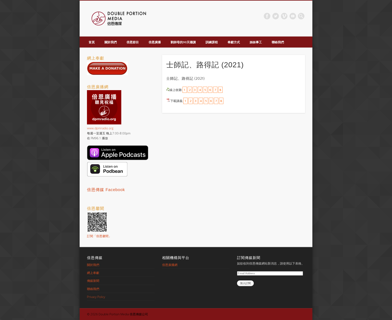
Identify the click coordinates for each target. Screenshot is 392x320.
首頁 (92, 42)
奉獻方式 (234, 42)
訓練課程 (212, 42)
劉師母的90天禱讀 (183, 42)
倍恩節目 (133, 42)
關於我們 (111, 42)
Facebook (267, 16)
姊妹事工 (256, 42)
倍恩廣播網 (169, 265)
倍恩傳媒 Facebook (106, 189)
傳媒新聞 (93, 281)
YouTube (293, 16)
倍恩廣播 (155, 42)
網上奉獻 (93, 273)
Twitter (275, 16)
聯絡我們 (278, 42)
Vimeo (284, 16)
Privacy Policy (96, 297)
